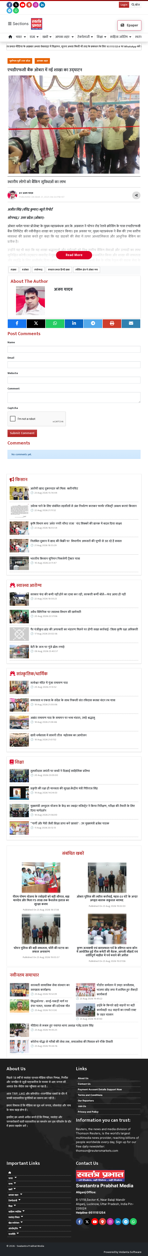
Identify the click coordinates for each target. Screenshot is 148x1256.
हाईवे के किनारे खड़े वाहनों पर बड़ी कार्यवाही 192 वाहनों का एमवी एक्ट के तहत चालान (116, 1010)
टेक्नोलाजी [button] (83, 37)
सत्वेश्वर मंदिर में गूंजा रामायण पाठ (49, 683)
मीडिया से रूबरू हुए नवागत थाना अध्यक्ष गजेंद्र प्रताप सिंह (62, 1025)
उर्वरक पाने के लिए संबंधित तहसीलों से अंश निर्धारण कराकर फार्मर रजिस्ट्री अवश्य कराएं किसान (83, 506)
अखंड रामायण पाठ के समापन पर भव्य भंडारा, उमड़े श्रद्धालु (62, 718)
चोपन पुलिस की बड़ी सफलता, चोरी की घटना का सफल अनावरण (41, 950)
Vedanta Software (130, 1252)
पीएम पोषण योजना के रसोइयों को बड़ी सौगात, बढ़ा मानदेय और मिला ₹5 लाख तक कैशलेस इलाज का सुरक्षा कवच (41, 900)
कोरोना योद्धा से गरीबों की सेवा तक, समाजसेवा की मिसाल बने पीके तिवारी (72, 1042)
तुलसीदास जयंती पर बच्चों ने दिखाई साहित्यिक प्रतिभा (60, 771)
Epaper (132, 25)
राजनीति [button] (11, 1234)
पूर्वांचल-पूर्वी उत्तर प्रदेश (19, 61)
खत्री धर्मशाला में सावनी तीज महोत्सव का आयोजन (58, 735)
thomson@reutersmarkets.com (97, 1150)
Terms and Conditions (90, 1095)
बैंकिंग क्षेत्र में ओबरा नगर (87, 270)
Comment (14, 389)
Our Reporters (86, 1100)
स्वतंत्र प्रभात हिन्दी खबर (60, 270)
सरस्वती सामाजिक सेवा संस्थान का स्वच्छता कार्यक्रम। (50, 987)
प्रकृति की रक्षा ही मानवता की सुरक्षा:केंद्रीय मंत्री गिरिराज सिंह (64, 788)
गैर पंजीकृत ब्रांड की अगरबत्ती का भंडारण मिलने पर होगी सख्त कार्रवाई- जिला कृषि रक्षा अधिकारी (84, 629)
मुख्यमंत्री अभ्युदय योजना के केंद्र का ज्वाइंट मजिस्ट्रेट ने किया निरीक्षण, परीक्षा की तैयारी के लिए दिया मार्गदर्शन (82, 808)
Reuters (81, 1129)
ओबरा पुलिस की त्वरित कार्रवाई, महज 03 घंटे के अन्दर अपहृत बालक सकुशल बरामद (107, 898)
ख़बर (14, 270)
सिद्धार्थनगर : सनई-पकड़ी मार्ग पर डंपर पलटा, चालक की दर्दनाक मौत (50, 1003)
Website (13, 373)
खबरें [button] (45, 37)
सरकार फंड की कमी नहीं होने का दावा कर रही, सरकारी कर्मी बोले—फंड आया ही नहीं (78, 594)
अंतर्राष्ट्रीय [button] (13, 1228)
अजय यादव (63, 289)
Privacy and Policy (88, 1111)
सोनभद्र (39, 270)
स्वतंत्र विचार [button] (14, 1217)
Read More (74, 255)
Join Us (82, 1106)
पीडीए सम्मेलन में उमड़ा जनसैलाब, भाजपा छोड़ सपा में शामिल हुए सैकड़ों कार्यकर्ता (117, 990)
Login (124, 5)
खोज (137, 5)
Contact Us (84, 1083)
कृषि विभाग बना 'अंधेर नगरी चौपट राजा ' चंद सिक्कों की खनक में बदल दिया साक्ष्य (76, 523)
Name (11, 342)
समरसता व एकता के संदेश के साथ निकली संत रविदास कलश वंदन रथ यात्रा (72, 700)
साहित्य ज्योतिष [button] (119, 37)
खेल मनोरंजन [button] (13, 1222)
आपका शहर (42, 61)
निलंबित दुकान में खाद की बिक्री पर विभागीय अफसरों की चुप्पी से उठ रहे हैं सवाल (76, 541)
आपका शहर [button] (62, 37)
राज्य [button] (32, 37)
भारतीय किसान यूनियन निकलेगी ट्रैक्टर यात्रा (55, 558)
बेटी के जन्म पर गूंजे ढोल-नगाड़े (47, 647)
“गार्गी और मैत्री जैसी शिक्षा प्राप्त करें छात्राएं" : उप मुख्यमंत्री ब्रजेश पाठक (70, 823)
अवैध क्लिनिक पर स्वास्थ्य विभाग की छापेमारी (55, 612)
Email (11, 358)
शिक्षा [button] (100, 37)
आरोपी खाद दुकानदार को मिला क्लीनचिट (54, 488)
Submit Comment (22, 433)
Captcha (13, 408)
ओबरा (26, 270)
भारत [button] (19, 37)
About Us (83, 1078)
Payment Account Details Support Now (100, 1089)
